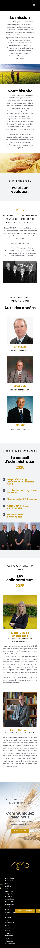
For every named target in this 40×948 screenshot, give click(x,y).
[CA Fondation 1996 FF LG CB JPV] (20, 261)
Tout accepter (25, 911)
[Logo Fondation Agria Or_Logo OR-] (20, 859)
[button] (20, 482)
